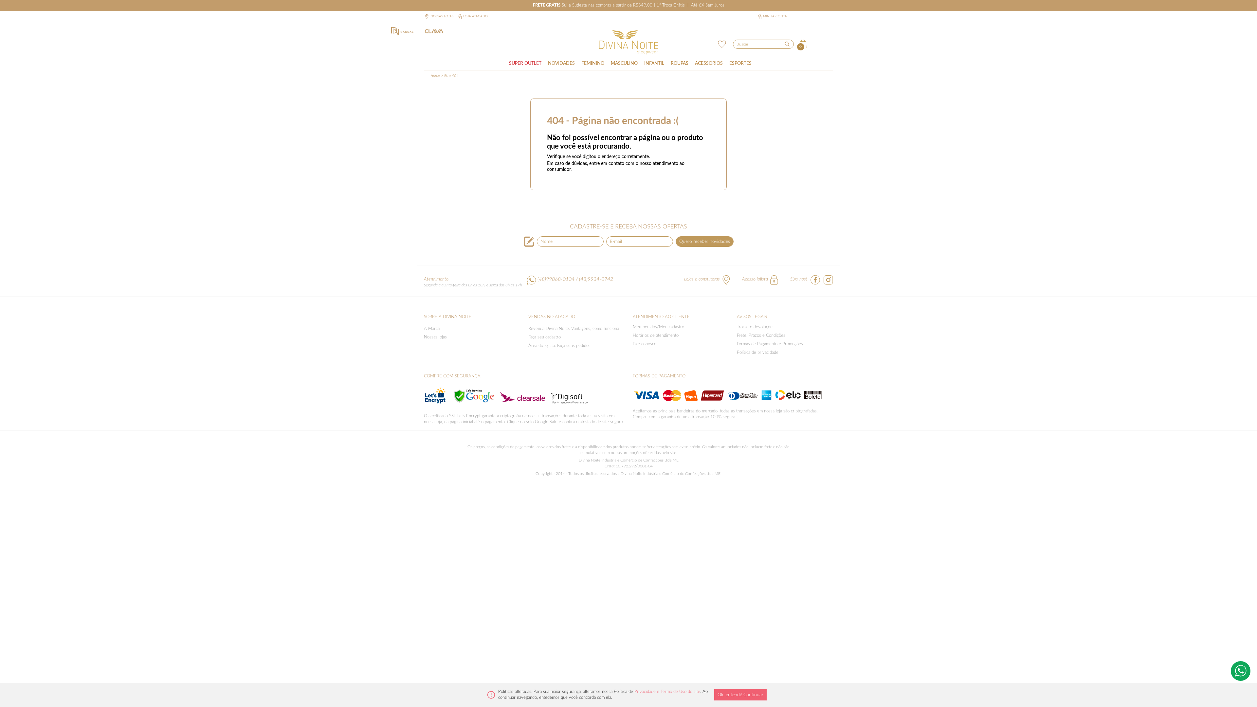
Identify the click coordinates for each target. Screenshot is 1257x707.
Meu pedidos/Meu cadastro (658, 327)
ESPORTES (740, 63)
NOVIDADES (561, 63)
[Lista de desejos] (721, 43)
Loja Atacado (475, 16)
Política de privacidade (757, 353)
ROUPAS (679, 63)
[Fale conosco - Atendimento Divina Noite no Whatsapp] (1240, 671)
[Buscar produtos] (787, 43)
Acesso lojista (755, 279)
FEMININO (592, 63)
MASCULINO (624, 63)
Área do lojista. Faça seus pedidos (559, 346)
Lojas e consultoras (702, 279)
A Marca (432, 329)
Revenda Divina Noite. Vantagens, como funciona (573, 329)
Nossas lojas (441, 16)
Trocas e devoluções (755, 327)
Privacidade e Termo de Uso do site (667, 692)
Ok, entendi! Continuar (740, 695)
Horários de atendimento (656, 336)
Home (435, 76)
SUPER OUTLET (525, 63)
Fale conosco (644, 344)
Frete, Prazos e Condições (761, 336)
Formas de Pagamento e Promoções (770, 344)
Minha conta (775, 16)
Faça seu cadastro (544, 337)
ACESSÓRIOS (709, 63)
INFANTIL (654, 63)
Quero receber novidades (704, 241)
